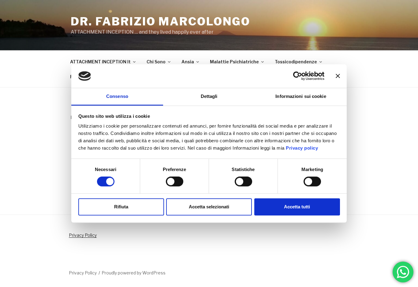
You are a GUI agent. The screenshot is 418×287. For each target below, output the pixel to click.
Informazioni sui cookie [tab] (300, 96)
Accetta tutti (297, 206)
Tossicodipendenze (296, 61)
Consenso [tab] (117, 96)
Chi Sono (156, 61)
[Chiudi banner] (338, 76)
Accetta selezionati (209, 206)
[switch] (174, 181)
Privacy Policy (83, 235)
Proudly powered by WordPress (134, 272)
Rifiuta (121, 206)
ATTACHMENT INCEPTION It (100, 61)
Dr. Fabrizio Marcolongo (160, 21)
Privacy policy (302, 148)
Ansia (187, 61)
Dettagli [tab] (209, 96)
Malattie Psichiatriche (234, 61)
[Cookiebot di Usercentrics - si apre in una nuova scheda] (297, 76)
